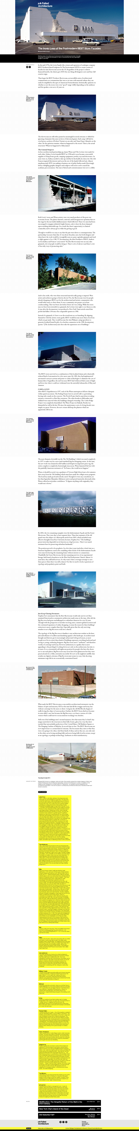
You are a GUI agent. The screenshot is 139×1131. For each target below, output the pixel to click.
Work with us (85, 1124)
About (83, 1125)
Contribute (85, 1123)
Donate (84, 1121)
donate (29, 1128)
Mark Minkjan (91, 1116)
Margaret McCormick (44, 51)
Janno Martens (91, 1101)
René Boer (88, 1114)
